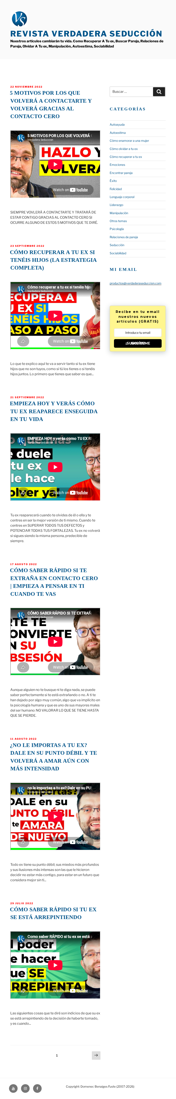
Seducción (117, 245)
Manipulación (119, 213)
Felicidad (116, 189)
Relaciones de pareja (124, 237)
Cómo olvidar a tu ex (124, 149)
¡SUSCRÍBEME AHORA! (138, 343)
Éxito (113, 181)
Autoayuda (117, 124)
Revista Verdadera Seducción (86, 33)
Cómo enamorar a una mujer (129, 140)
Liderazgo (116, 205)
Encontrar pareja (121, 173)
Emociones (117, 164)
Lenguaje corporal (122, 197)
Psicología (117, 229)
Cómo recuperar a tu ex (126, 157)
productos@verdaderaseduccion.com (135, 283)
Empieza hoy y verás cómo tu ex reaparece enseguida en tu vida (54, 411)
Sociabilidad (118, 253)
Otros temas (118, 221)
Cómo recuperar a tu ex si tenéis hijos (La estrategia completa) (53, 260)
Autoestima (118, 132)
